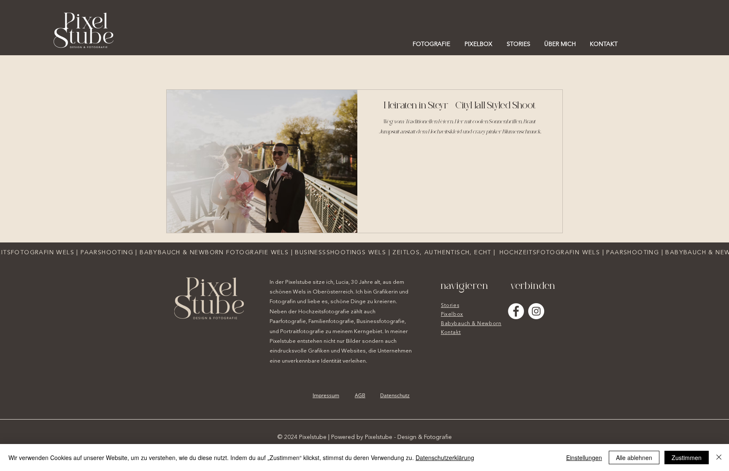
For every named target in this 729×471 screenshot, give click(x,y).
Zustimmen (687, 457)
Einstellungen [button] (584, 457)
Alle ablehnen (634, 457)
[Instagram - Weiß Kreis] (536, 311)
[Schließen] (719, 457)
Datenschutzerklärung (445, 457)
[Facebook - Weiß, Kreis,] (516, 311)
